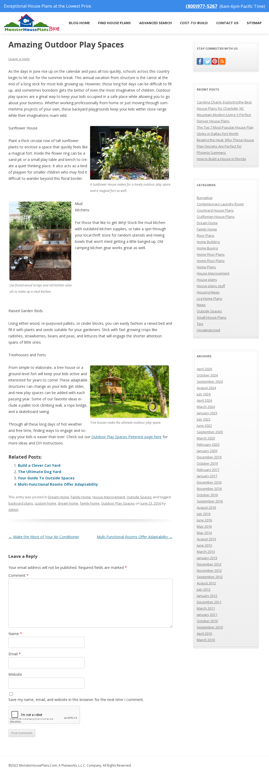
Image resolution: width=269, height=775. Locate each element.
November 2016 (209, 488)
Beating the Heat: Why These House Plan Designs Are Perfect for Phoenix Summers (225, 146)
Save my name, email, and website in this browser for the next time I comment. (76, 699)
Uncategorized (208, 330)
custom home (45, 503)
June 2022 (204, 425)
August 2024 (206, 387)
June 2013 (204, 545)
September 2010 (210, 627)
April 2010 (204, 633)
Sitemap (254, 22)
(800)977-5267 (201, 6)
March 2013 (206, 551)
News (201, 304)
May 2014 (204, 532)
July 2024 (203, 394)
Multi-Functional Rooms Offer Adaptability (58, 484)
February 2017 (208, 469)
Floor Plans (205, 235)
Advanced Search (155, 22)
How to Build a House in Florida (221, 158)
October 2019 (207, 463)
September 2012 (210, 576)
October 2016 (207, 495)
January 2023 (207, 413)
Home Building (208, 241)
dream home (68, 503)
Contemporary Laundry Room (220, 204)
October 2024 (207, 375)
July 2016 (203, 513)
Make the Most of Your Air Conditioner (43, 536)
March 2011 (206, 608)
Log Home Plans (209, 298)
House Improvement (108, 497)
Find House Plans (114, 22)
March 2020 (206, 438)
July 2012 (203, 589)
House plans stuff (211, 286)
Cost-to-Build (194, 22)
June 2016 (204, 520)
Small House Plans (211, 317)
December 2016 (209, 482)
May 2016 (204, 526)
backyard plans (20, 503)
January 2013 (207, 558)
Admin (13, 509)
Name (15, 633)
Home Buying (207, 248)
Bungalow (205, 197)
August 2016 (206, 507)
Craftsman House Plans (216, 216)
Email (14, 653)
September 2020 (210, 432)
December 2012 (209, 564)
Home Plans (206, 267)
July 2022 (203, 419)
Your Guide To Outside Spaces (46, 477)
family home (90, 503)
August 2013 (206, 539)
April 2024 (204, 400)
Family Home (81, 497)
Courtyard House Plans (215, 210)
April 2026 (204, 368)
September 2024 (210, 381)
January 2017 (207, 476)
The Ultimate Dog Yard (39, 471)
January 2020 (207, 450)
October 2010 (207, 621)
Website (15, 674)
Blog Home (79, 22)
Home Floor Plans (211, 254)
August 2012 (206, 583)
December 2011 (209, 602)
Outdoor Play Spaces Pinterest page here (126, 436)
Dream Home (58, 497)
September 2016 (210, 501)
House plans (207, 279)
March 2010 (206, 639)
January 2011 (207, 614)
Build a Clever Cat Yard (39, 465)
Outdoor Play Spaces (118, 503)
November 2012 (209, 570)
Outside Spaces (139, 497)
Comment (18, 575)
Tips (200, 323)
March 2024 (206, 406)
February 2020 (208, 444)
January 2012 (207, 595)
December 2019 (209, 457)
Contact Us (227, 22)
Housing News (208, 292)
